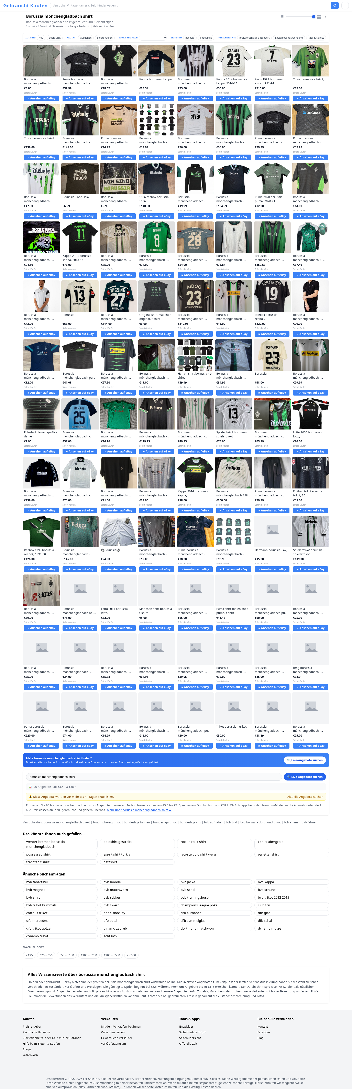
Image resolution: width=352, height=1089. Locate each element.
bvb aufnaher (213, 822)
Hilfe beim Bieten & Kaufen (41, 1043)
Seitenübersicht (190, 1038)
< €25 (29, 955)
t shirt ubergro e (270, 841)
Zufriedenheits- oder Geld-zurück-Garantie (52, 1038)
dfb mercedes (37, 920)
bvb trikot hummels (41, 905)
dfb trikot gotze (38, 928)
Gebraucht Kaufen (25, 5)
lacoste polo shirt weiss (199, 854)
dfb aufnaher (191, 913)
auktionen (85, 37)
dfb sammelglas (193, 920)
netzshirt (110, 862)
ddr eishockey (114, 913)
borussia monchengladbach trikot (67, 822)
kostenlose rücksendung (289, 37)
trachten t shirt (38, 862)
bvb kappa (266, 882)
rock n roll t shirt (193, 841)
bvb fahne (309, 822)
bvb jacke (188, 882)
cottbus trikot (36, 913)
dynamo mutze (269, 928)
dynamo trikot (37, 936)
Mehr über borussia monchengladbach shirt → (139, 810)
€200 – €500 (112, 955)
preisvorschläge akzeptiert (254, 37)
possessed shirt (38, 854)
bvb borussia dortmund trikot (260, 822)
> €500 (131, 955)
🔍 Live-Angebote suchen (305, 777)
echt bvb (110, 936)
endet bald (206, 37)
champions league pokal (199, 905)
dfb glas (264, 913)
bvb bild (231, 822)
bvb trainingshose (195, 897)
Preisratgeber (32, 1026)
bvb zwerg (111, 905)
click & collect (316, 37)
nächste (189, 37)
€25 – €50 (46, 955)
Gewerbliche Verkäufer (116, 1038)
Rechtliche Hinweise (36, 1032)
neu (41, 37)
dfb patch (110, 920)
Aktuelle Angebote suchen (305, 797)
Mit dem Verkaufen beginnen (121, 1026)
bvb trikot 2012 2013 (273, 897)
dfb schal (265, 920)
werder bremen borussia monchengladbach (45, 844)
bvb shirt (33, 897)
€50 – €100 (66, 955)
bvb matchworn (115, 889)
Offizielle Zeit (188, 1043)
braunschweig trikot (107, 822)
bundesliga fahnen (137, 822)
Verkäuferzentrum (113, 1043)
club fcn (264, 905)
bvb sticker (111, 897)
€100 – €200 (89, 955)
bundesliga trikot (165, 822)
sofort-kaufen (104, 37)
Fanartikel (45, 26)
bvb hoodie (112, 882)
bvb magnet (35, 889)
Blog (260, 1038)
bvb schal (188, 889)
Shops (27, 1049)
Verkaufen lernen (113, 1032)
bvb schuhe (267, 889)
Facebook (263, 1032)
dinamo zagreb (115, 928)
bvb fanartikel (37, 882)
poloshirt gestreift (117, 841)
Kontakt (262, 1026)
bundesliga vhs (190, 822)
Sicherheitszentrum (192, 1032)
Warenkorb (30, 1055)
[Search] (335, 5)
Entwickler (186, 1026)
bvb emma (291, 822)
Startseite (31, 26)
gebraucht (54, 37)
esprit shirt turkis (116, 854)
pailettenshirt (268, 854)
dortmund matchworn (198, 928)
